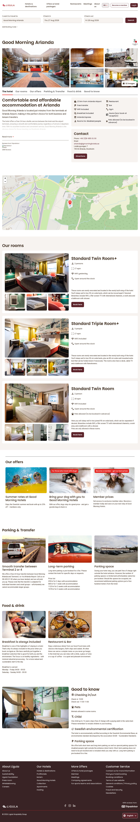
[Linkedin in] (74, 806)
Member (75, 774)
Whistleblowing (9, 783)
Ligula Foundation (10, 777)
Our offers (35, 91)
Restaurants (75, 4)
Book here (77, 304)
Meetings (88, 4)
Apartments (42, 786)
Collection (41, 783)
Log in (134, 5)
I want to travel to (10, 16)
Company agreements (81, 780)
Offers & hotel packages (52, 5)
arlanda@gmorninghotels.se (86, 143)
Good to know (92, 91)
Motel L (40, 777)
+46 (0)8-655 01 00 (88, 138)
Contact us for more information (120, 771)
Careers (5, 786)
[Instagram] (69, 806)
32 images (130, 83)
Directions (80, 156)
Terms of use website (115, 780)
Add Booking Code (9, 27)
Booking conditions (114, 777)
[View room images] (37, 272)
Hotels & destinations (31, 5)
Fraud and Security (114, 790)
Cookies (109, 786)
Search (131, 20)
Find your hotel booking (116, 774)
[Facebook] (65, 806)
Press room (7, 780)
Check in (47, 16)
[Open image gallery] (35, 67)
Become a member (119, 5)
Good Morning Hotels (46, 780)
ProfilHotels (42, 774)
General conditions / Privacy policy (121, 783)
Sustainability (8, 774)
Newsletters (111, 793)
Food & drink (74, 91)
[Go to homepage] (8, 5)
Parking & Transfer (54, 91)
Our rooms (21, 91)
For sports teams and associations (86, 783)
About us (6, 771)
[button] (70, 202)
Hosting (40, 790)
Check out (88, 16)
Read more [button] (7, 136)
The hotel (7, 91)
